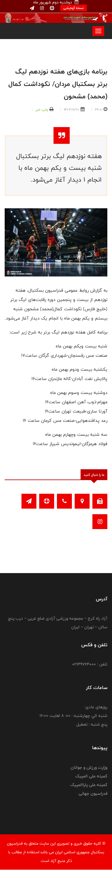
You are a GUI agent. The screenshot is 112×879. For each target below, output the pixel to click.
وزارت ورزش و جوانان (89, 767)
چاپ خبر (41, 109)
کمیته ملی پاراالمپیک (88, 784)
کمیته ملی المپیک (91, 776)
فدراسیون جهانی (93, 793)
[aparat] (51, 8)
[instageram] (41, 8)
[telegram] (32, 8)
